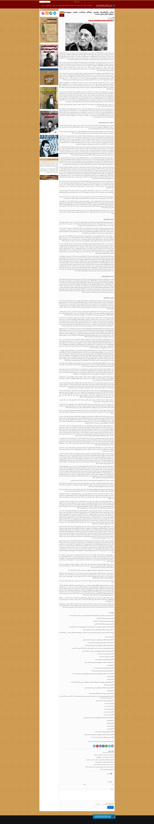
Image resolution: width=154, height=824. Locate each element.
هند (92, 20)
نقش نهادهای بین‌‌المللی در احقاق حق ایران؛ (104, 762)
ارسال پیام (110, 807)
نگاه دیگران (60, 5)
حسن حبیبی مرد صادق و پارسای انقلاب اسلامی (103, 764)
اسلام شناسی (104, 20)
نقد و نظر (67, 5)
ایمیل (84, 784)
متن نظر (112, 789)
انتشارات (84, 5)
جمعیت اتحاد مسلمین (97, 20)
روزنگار (54, 5)
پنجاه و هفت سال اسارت (108, 752)
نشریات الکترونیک (49, 5)
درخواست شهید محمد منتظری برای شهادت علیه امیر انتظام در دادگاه (99, 767)
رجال (56, 5)
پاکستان (90, 20)
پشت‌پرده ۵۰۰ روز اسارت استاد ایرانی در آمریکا (103, 755)
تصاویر (78, 5)
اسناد (75, 5)
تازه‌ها (64, 5)
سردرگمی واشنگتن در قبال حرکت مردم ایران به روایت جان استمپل (100, 760)
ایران (111, 20)
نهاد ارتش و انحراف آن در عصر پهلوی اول (104, 757)
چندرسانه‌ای (72, 5)
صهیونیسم (108, 20)
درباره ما (42, 5)
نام (113, 784)
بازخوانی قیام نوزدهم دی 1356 (106, 769)
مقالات (81, 5)
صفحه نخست (89, 5)
